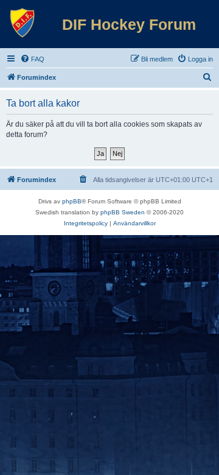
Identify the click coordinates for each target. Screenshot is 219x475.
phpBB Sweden (122, 212)
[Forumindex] (22, 23)
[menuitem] (32, 59)
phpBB (72, 201)
